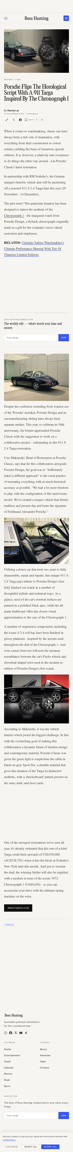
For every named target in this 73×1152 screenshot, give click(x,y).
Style (7, 1079)
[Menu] (5, 18)
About (43, 1049)
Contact (44, 1067)
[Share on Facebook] (20, 120)
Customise (11, 1147)
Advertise (45, 1055)
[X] (15, 1032)
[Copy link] (7, 120)
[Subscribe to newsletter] (66, 18)
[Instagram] (5, 1032)
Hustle (7, 1049)
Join (63, 337)
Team (43, 1061)
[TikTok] (26, 1032)
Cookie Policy (9, 1140)
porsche (9, 925)
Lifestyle (8, 1067)
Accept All (50, 1147)
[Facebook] (10, 1032)
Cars (18, 79)
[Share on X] (13, 120)
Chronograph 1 (14, 215)
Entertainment (12, 1055)
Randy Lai (13, 110)
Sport (7, 1086)
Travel (7, 1061)
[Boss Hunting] (36, 18)
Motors (8, 79)
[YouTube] (21, 1032)
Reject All (31, 1147)
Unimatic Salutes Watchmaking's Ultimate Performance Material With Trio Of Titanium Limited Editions (34, 248)
